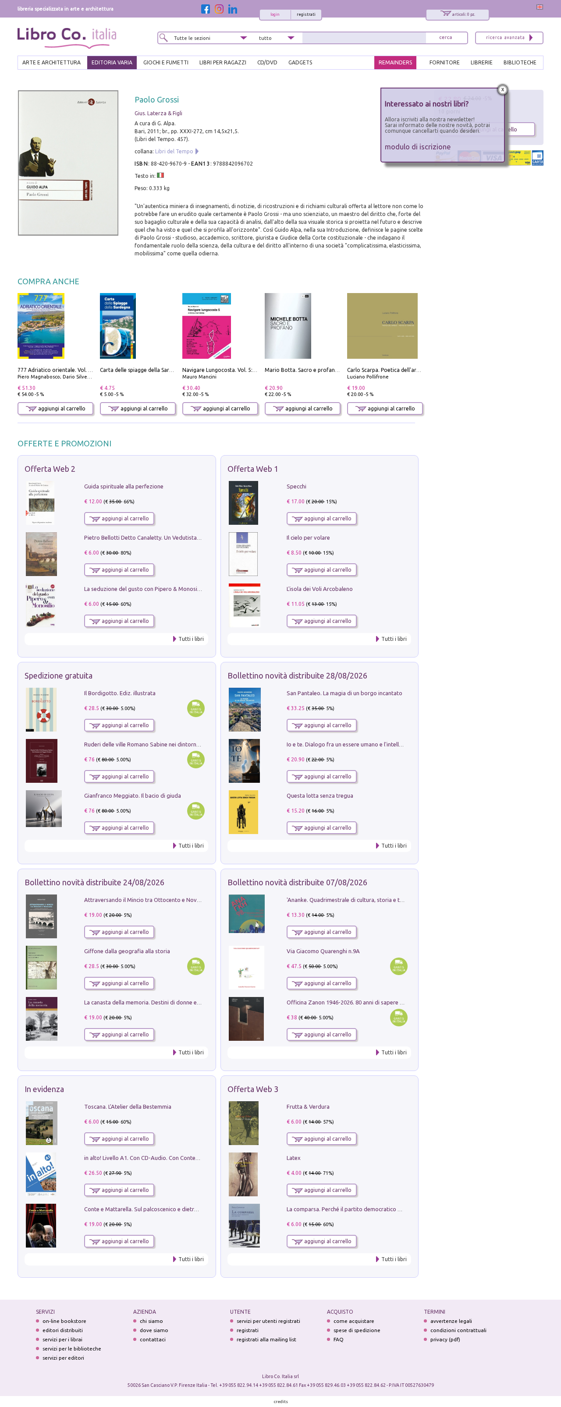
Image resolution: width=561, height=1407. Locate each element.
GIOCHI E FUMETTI (165, 62)
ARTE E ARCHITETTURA (51, 62)
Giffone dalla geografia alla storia (127, 951)
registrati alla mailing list (266, 1339)
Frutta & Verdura (308, 1106)
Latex (294, 1158)
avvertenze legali (451, 1321)
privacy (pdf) (445, 1339)
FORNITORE (445, 62)
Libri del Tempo (174, 151)
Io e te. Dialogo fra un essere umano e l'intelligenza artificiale (364, 744)
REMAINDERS (395, 62)
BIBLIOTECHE (520, 62)
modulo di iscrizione (418, 146)
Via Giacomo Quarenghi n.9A (323, 951)
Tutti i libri (191, 639)
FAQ (339, 1339)
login (275, 14)
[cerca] (445, 37)
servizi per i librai (62, 1339)
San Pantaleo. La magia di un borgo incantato (344, 693)
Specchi (296, 486)
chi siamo (151, 1321)
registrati (306, 14)
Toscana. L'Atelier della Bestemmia (127, 1106)
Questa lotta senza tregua (320, 795)
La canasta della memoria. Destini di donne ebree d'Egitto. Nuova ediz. (173, 1002)
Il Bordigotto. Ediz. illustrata (120, 693)
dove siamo (154, 1330)
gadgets (300, 62)
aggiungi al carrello (61, 408)
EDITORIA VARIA (112, 62)
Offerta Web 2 (50, 468)
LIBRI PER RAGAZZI (222, 62)
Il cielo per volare (308, 537)
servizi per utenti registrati (268, 1321)
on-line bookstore (64, 1321)
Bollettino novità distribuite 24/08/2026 (94, 882)
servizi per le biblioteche (72, 1348)
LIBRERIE (482, 62)
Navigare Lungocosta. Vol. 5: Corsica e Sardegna (241, 370)
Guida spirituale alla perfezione (123, 486)
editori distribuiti (63, 1330)
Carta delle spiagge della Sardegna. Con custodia (159, 370)
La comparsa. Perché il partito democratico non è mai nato (361, 1209)
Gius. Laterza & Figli (158, 113)
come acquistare (354, 1321)
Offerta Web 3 (252, 1089)
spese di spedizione (357, 1330)
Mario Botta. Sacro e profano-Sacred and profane (327, 370)
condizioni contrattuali (458, 1330)
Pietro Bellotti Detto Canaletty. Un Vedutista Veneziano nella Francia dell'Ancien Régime (195, 537)
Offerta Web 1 (252, 468)
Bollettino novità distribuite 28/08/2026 (297, 675)
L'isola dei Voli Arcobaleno (320, 589)
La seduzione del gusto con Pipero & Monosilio (143, 589)
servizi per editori (63, 1358)
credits (281, 1401)
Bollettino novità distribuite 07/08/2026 (297, 882)
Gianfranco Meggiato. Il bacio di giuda (132, 795)
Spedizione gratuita (58, 675)
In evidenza (44, 1089)
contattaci (153, 1339)
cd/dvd (267, 62)
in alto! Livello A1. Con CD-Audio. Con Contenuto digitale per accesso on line (180, 1158)
